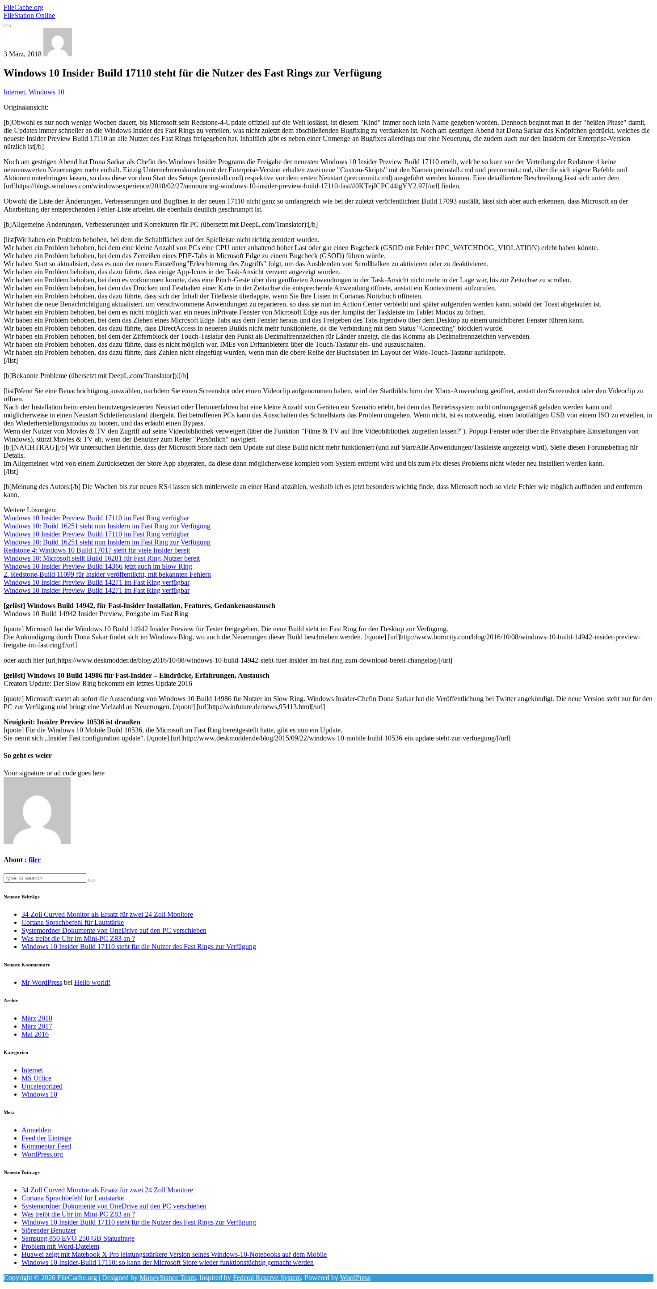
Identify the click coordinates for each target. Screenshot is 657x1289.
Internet (14, 92)
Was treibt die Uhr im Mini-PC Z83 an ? (78, 938)
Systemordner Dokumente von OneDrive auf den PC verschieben (113, 930)
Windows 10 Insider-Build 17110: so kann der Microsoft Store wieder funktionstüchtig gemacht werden (167, 1262)
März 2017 (36, 1026)
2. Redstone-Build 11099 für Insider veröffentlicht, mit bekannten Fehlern (107, 574)
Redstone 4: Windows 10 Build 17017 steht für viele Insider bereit (97, 550)
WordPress (355, 1277)
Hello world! (92, 982)
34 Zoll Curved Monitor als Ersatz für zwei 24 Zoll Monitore (107, 914)
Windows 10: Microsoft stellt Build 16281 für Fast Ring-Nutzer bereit (102, 558)
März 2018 (36, 1018)
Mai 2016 (35, 1034)
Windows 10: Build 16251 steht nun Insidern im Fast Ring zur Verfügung (107, 526)
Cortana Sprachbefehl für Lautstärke (72, 922)
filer (35, 860)
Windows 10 (46, 92)
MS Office (36, 1078)
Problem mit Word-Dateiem (60, 1246)
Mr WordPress (41, 982)
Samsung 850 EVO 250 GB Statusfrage (78, 1238)
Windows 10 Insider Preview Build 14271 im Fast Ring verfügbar (97, 582)
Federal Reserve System (267, 1277)
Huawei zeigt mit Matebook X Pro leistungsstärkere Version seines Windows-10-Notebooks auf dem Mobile (174, 1254)
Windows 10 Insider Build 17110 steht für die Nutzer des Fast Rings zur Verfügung (138, 946)
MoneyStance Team (167, 1277)
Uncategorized (42, 1086)
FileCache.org (29, 11)
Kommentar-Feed (46, 1146)
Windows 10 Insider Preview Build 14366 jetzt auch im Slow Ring (98, 566)
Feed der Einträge (46, 1138)
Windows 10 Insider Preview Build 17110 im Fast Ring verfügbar (96, 518)
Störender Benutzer (48, 1230)
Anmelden (36, 1130)
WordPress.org (42, 1154)
